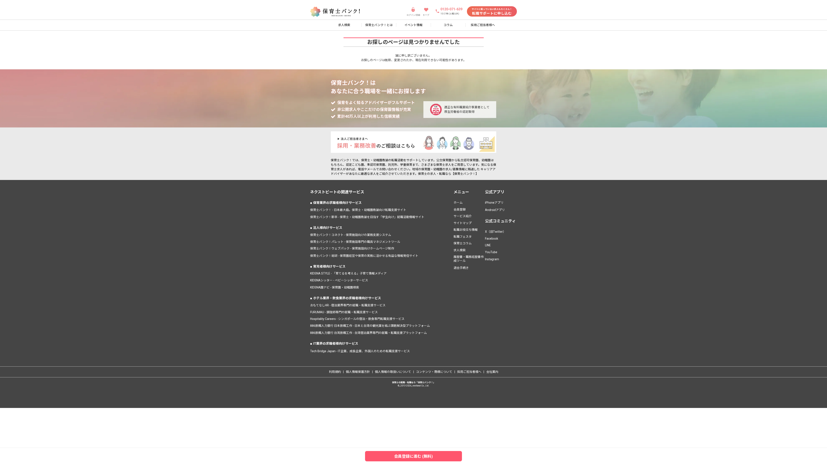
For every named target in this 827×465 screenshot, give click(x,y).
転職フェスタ (463, 236)
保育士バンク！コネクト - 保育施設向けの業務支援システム (350, 235)
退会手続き (461, 268)
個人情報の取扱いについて (393, 372)
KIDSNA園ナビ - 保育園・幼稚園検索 (334, 287)
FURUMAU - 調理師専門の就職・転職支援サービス (344, 312)
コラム (448, 25)
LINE (488, 245)
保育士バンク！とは (379, 25)
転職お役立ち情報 (466, 229)
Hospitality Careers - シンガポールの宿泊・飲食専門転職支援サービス (357, 319)
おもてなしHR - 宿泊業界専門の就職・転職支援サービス (348, 305)
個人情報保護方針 (358, 372)
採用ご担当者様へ (483, 25)
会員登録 (460, 209)
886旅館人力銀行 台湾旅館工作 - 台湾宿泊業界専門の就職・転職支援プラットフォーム (368, 333)
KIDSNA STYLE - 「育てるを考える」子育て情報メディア (348, 273)
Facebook (491, 238)
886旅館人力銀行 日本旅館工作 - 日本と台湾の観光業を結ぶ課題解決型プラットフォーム (370, 325)
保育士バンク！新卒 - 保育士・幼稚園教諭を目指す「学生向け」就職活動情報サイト (367, 217)
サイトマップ (463, 223)
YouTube (491, 252)
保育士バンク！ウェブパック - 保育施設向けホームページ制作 (352, 248)
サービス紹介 (463, 216)
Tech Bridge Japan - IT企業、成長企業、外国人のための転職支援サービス (360, 351)
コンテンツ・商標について (434, 372)
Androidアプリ (495, 210)
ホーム (458, 202)
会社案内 (492, 372)
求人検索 (344, 25)
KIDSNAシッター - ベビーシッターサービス (339, 280)
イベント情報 (413, 25)
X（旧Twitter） (495, 231)
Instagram (492, 259)
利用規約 (335, 372)
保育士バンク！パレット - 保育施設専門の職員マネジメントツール (355, 241)
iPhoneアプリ (494, 202)
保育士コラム (463, 243)
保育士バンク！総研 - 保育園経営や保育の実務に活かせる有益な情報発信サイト (364, 255)
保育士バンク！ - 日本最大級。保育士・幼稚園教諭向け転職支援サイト (358, 210)
